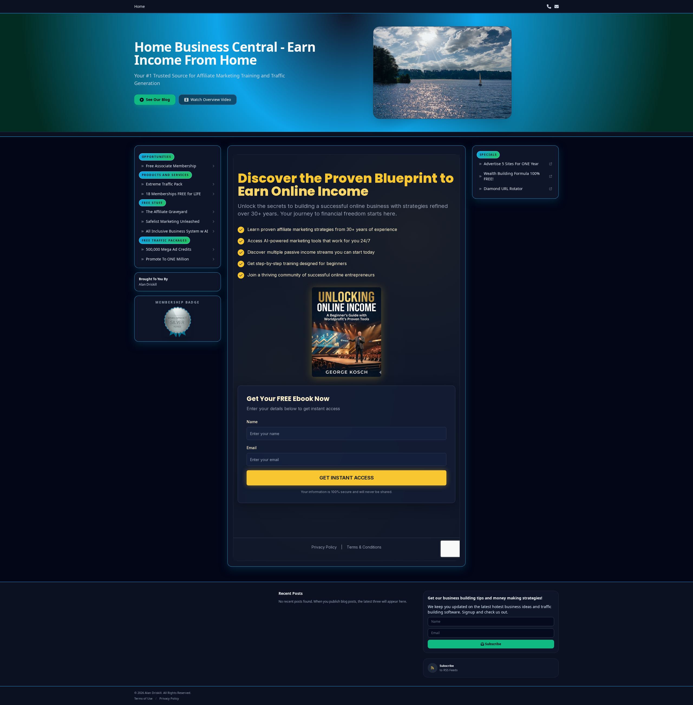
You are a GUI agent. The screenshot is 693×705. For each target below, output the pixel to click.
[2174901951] (549, 6)
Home (139, 6)
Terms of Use (143, 698)
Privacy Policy (169, 698)
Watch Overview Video (211, 99)
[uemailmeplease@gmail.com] (556, 6)
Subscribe (493, 644)
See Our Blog (158, 99)
